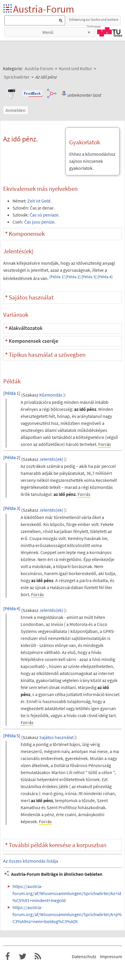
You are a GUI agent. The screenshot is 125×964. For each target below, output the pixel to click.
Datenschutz (84, 956)
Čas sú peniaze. (45, 215)
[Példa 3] (89, 276)
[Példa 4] (104, 276)
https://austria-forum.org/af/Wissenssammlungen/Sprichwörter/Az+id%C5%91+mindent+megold (66, 893)
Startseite (8, 9)
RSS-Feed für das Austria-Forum (37, 956)
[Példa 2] (73, 276)
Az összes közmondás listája (30, 861)
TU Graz (109, 32)
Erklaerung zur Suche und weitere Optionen (93, 21)
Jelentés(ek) (51, 459)
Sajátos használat (56, 737)
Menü (47, 32)
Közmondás (51, 395)
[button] (32, 93)
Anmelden (16, 110)
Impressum (111, 956)
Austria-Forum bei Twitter (22, 956)
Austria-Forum (43, 8)
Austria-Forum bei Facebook (7, 956)
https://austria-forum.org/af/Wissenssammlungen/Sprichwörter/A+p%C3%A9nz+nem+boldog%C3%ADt (67, 914)
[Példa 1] (57, 276)
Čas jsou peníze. (40, 222)
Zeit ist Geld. (39, 201)
